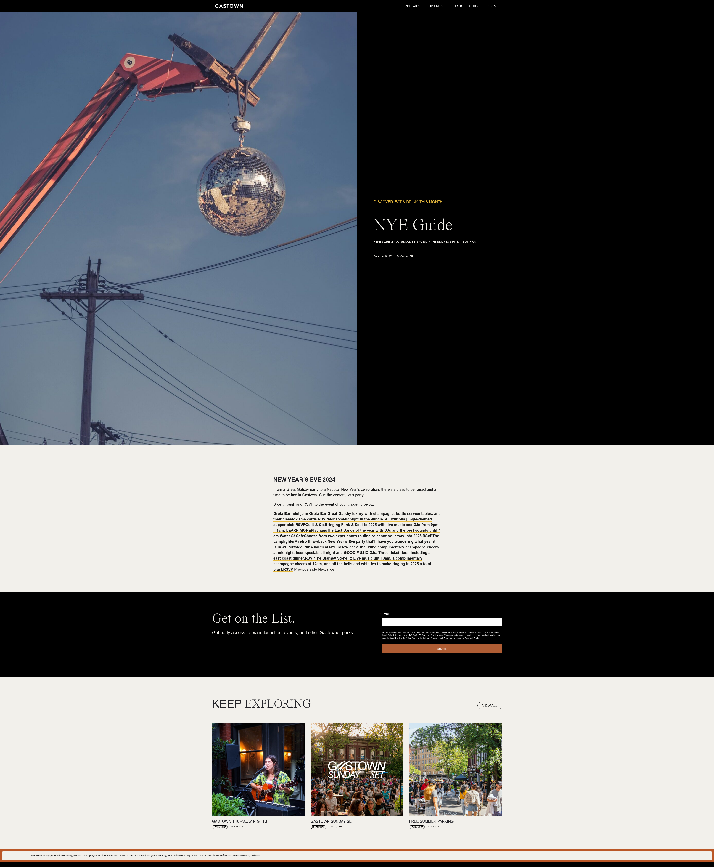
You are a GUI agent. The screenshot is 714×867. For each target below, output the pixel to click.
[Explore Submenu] (441, 6)
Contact (493, 5)
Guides (474, 5)
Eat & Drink (406, 202)
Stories (456, 5)
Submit (441, 648)
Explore (434, 5)
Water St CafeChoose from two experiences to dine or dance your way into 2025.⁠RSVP (356, 536)
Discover (383, 202)
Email (385, 613)
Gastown (410, 5)
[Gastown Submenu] (418, 6)
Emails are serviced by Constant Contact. (462, 638)
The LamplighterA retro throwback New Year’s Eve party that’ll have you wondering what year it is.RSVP (356, 541)
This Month (431, 202)
